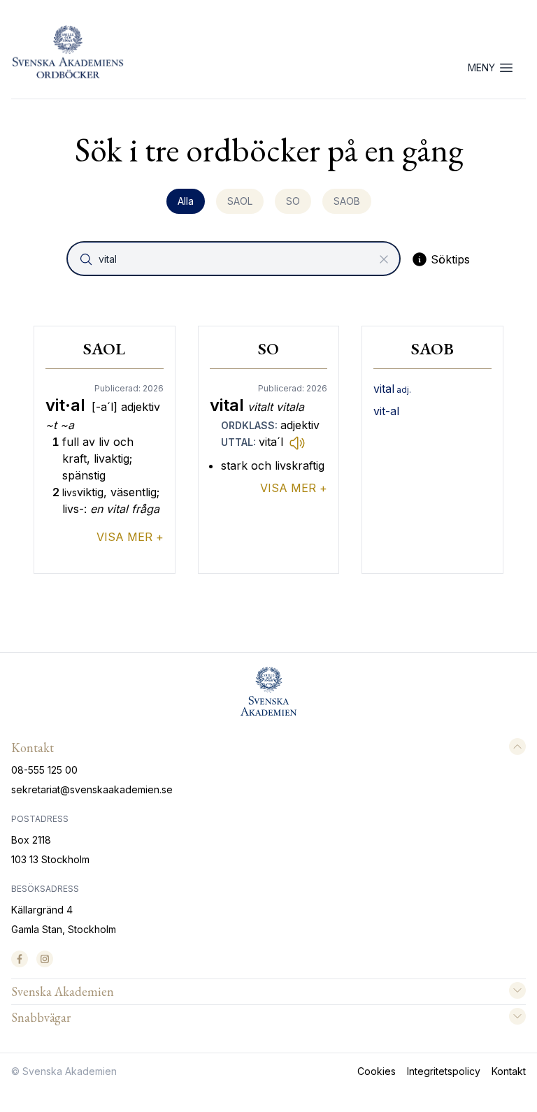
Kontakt (509, 1071)
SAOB (347, 201)
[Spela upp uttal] (297, 442)
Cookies (376, 1071)
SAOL (239, 201)
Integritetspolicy (443, 1071)
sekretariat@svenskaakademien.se (92, 789)
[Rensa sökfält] (384, 259)
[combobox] (235, 259)
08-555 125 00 (44, 770)
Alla (186, 201)
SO (293, 201)
